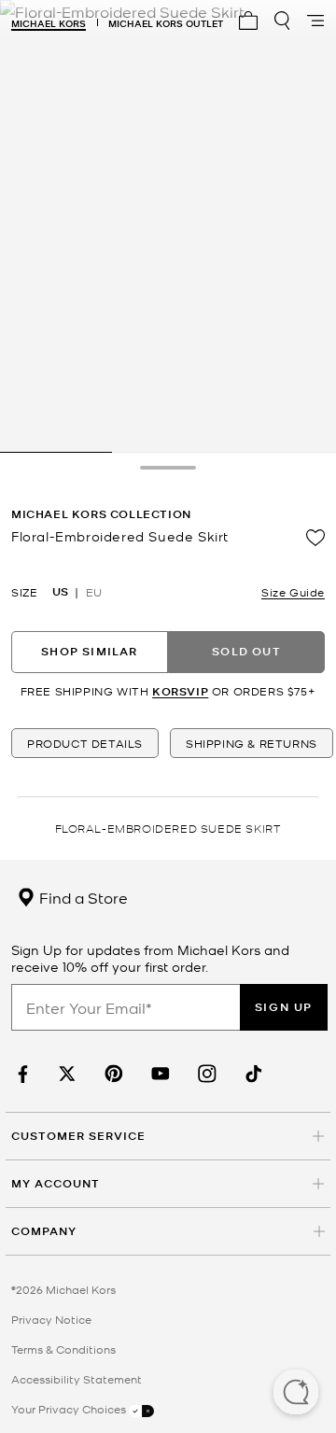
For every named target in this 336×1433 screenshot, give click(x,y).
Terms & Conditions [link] (63, 1349)
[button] (296, 1394)
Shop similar (89, 651)
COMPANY (44, 1231)
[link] (20, 1074)
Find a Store (81, 897)
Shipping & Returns (251, 743)
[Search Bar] (282, 20)
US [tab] (60, 591)
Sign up (284, 1007)
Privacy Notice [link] (51, 1319)
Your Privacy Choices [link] (70, 1408)
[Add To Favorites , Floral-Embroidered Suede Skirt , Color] (315, 537)
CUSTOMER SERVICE (78, 1136)
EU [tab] (94, 591)
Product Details (85, 743)
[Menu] (315, 20)
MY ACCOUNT (55, 1183)
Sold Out (246, 651)
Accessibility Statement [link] (76, 1378)
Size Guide (293, 591)
